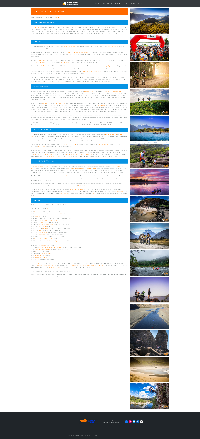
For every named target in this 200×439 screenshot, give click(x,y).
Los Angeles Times (60, 103)
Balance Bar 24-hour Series (68, 144)
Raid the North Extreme (72, 154)
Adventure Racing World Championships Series (65, 176)
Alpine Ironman (42, 60)
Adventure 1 (38, 255)
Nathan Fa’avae (63, 193)
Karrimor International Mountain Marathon (80, 52)
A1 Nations (96, 3)
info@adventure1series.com (111, 422)
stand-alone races (103, 144)
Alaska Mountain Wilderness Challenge (51, 220)
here (94, 193)
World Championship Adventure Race (55, 241)
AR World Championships (42, 249)
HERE (57, 17)
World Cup (68, 186)
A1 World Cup (107, 3)
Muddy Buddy (42, 237)
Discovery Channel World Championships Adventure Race (88, 265)
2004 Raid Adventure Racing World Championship (82, 168)
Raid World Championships (46, 224)
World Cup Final (82, 186)
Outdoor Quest (43, 232)
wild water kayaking (104, 66)
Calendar (118, 3)
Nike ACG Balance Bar (86, 154)
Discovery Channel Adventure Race (44, 239)
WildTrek (43, 66)
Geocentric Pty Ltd (53, 156)
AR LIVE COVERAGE (72, 37)
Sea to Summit (38, 212)
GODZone (38, 251)
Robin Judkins (40, 62)
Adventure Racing (36, 27)
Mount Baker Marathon (69, 46)
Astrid (88, 435)
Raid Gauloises (88, 91)
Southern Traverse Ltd (38, 263)
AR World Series (46, 253)
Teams (133, 3)
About (140, 3)
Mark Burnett (46, 103)
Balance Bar (113, 134)
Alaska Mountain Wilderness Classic (93, 71)
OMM (60, 214)
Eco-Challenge (101, 105)
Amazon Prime (66, 125)
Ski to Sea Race (111, 46)
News (126, 3)
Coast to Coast (64, 62)
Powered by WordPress (74, 435)
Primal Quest (74, 125)
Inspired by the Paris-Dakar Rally (112, 91)
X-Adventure (42, 243)
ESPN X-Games (43, 226)
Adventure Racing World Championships (44, 154)
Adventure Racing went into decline (41, 166)
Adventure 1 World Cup (42, 257)
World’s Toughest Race (76, 189)
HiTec (107, 134)
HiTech (40, 230)
